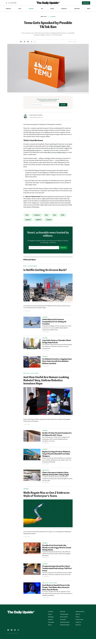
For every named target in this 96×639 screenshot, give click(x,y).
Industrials (77, 8)
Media (88, 8)
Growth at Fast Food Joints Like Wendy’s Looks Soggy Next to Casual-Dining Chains (56, 547)
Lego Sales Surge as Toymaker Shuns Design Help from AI (56, 341)
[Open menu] (11, 3)
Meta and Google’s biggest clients (60, 146)
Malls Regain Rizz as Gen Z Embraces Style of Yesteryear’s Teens (46, 494)
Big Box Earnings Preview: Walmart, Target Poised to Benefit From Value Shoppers (56, 453)
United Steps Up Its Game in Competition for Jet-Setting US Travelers (54, 321)
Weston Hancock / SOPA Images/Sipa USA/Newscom (63, 302)
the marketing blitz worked (31, 150)
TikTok (62, 215)
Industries (8, 8)
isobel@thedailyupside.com (36, 117)
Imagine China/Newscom (68, 415)
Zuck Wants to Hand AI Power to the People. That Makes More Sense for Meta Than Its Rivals (56, 587)
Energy (52, 8)
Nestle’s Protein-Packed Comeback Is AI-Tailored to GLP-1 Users (57, 434)
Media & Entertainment (30, 266)
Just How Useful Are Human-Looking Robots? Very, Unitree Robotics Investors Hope (46, 380)
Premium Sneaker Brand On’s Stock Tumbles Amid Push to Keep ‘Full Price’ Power (57, 568)
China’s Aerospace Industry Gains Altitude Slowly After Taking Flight (55, 473)
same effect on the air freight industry (55, 152)
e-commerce (37, 215)
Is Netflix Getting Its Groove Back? (45, 269)
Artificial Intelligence (30, 373)
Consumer (31, 8)
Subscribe (63, 104)
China (27, 215)
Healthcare (64, 8)
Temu (54, 215)
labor (46, 215)
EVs (42, 8)
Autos (19, 8)
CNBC (43, 198)
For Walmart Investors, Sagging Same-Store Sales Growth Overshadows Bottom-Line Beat (57, 361)
